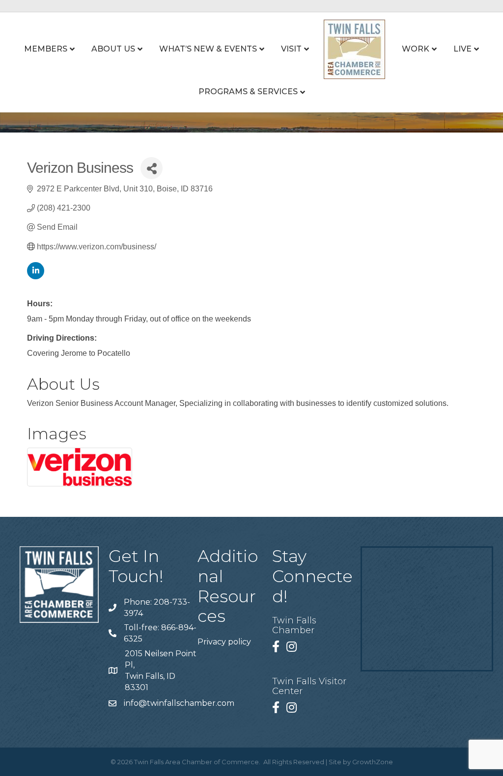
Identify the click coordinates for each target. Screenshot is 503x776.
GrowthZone (372, 762)
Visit (291, 49)
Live (462, 49)
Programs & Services (248, 91)
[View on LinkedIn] (35, 276)
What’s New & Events (208, 49)
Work (415, 49)
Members (45, 49)
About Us (113, 49)
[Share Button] (151, 168)
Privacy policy (224, 641)
